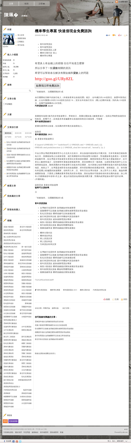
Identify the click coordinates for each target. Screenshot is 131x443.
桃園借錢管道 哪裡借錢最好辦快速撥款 (57, 228)
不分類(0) (8, 104)
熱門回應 (18, 137)
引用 (117, 299)
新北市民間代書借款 (11, 333)
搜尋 (30, 90)
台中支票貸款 (26, 327)
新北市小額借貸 (25, 227)
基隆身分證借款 (9, 300)
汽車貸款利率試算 (48, 244)
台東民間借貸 (26, 270)
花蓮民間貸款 (9, 277)
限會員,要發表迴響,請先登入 (45, 353)
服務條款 (35, 432)
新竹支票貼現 (26, 337)
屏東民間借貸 (9, 290)
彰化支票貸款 (26, 377)
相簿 (26, 4)
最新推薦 (28, 133)
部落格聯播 (13, 421)
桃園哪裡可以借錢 (10, 397)
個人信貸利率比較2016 (12, 237)
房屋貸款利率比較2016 (12, 243)
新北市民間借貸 (25, 230)
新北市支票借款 (25, 373)
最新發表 (8, 133)
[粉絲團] (4, 441)
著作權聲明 (44, 432)
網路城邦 (120, 441)
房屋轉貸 (7, 393)
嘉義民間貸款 (26, 277)
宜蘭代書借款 (26, 347)
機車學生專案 (46, 56)
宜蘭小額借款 (26, 283)
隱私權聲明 (54, 432)
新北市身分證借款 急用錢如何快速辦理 (49, 339)
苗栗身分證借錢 (9, 307)
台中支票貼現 (9, 330)
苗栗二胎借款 (26, 363)
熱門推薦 (28, 137)
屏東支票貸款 (9, 370)
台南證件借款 (26, 317)
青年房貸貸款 (42, 290)
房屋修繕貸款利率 (24, 380)
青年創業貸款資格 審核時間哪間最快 (56, 225)
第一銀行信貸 (26, 247)
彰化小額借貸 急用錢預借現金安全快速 (18, 143)
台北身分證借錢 (9, 313)
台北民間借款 (9, 293)
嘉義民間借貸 (26, 253)
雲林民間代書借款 (10, 323)
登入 (109, 441)
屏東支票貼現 (9, 353)
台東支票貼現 (9, 350)
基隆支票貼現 (26, 340)
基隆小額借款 (9, 250)
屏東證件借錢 (26, 393)
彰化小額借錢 (9, 253)
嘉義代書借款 (26, 350)
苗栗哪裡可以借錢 (10, 317)
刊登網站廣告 (8, 432)
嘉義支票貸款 (9, 357)
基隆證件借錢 (9, 407)
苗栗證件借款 (9, 403)
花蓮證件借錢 (26, 300)
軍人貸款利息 (46, 241)
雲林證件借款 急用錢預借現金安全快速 (49, 322)
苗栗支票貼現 (26, 330)
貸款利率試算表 (9, 240)
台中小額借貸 (9, 257)
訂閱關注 (21, 42)
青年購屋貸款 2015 (70, 290)
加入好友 (21, 35)
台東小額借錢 (9, 273)
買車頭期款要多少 (10, 320)
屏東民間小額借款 (10, 233)
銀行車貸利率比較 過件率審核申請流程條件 (60, 216)
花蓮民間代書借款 (10, 327)
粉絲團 (8, 441)
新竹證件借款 (26, 250)
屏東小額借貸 (9, 260)
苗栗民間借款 (9, 283)
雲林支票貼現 (26, 367)
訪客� (42, 4)
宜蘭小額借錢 (26, 287)
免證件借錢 (27, 390)
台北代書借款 (26, 370)
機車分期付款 (46, 233)
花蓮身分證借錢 (9, 310)
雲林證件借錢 (9, 267)
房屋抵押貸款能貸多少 (12, 387)
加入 (114, 441)
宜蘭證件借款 (26, 307)
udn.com (125, 432)
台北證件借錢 (26, 403)
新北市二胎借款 (9, 337)
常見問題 (26, 432)
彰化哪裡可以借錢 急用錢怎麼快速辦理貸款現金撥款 (54, 329)
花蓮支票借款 (9, 363)
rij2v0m (5, 47)
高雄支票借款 (9, 377)
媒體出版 (55, 308)
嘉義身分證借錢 (25, 260)
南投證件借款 (9, 297)
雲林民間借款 (9, 287)
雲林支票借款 (26, 357)
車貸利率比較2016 (10, 247)
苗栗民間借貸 (26, 280)
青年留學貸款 (46, 44)
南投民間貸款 (9, 230)
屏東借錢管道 (9, 263)
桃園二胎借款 (26, 343)
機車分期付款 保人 (48, 53)
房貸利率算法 (9, 383)
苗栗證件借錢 (9, 400)
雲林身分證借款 (25, 267)
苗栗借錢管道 (26, 400)
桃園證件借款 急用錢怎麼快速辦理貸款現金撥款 (52, 332)
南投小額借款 (26, 273)
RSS (5, 421)
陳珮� (11, 14)
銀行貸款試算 (9, 380)
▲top (126, 429)
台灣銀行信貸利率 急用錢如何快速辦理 (57, 208)
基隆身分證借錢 (25, 297)
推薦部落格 (22, 38)
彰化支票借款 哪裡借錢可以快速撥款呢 (57, 214)
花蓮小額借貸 (9, 227)
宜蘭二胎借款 (26, 353)
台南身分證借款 (25, 397)
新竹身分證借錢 (25, 310)
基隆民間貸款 (9, 280)
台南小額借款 (9, 270)
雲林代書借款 (9, 367)
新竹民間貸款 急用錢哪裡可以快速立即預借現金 (52, 336)
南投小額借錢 (26, 293)
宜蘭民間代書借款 (10, 360)
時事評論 (46, 308)
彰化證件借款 (9, 303)
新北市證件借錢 (25, 313)
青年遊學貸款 (46, 47)
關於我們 (18, 432)
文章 (11, 4)
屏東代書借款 (9, 347)
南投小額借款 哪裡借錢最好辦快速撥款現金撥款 (62, 222)
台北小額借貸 (26, 290)
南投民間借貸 (26, 257)
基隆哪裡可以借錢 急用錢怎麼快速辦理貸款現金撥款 (64, 211)
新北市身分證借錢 (24, 263)
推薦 (108, 299)
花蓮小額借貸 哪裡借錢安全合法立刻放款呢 (51, 325)
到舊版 (24, 16)
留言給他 (21, 45)
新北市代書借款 (25, 360)
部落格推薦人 (13, 209)
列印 (125, 299)
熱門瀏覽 (8, 137)
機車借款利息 (46, 236)
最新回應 (18, 133)
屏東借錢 (28, 303)
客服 (61, 432)
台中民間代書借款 (10, 373)
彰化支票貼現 (9, 343)
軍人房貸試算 (46, 239)
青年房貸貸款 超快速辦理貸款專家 (55, 219)
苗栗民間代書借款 (10, 340)
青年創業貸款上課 (48, 50)
